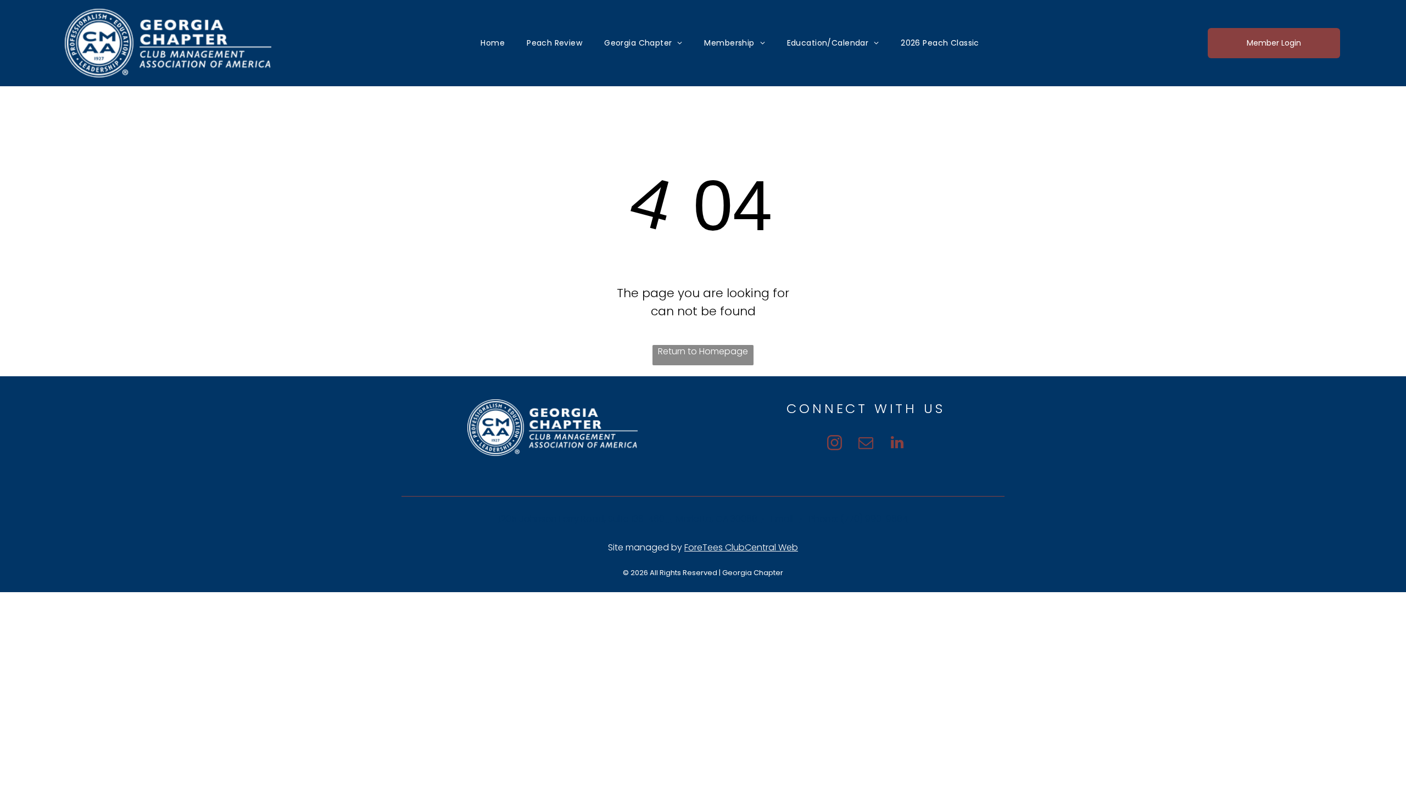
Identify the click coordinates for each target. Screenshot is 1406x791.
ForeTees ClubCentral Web (741, 547)
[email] (866, 443)
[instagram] (834, 443)
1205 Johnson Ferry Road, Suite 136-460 (583, 519)
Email (782, 519)
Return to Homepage (703, 351)
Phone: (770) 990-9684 (855, 519)
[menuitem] (493, 43)
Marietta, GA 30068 (716, 519)
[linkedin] (897, 443)
